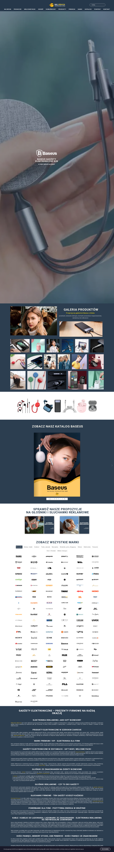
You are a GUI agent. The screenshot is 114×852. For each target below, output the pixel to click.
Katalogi (88, 9)
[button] (103, 4)
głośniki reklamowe (98, 787)
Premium (72, 9)
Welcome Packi (29, 9)
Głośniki (15, 776)
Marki (80, 9)
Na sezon (7, 9)
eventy (24, 772)
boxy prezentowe (80, 752)
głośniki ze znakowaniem (43, 773)
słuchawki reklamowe (98, 801)
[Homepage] (57, 5)
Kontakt (106, 9)
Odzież (40, 9)
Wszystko (19, 547)
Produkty (62, 9)
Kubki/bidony (51, 9)
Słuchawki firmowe (15, 798)
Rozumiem (105, 849)
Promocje (17, 9)
